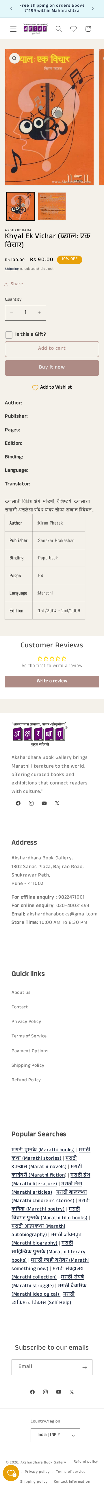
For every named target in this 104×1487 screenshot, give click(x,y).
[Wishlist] (73, 28)
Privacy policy (37, 1472)
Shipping (12, 269)
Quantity (13, 300)
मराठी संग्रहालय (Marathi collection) (48, 1273)
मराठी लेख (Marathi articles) (47, 1188)
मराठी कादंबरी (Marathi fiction (47, 1171)
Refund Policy (26, 1080)
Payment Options (30, 1051)
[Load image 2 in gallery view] (52, 206)
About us (21, 993)
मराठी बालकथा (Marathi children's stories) (49, 1197)
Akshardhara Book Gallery (43, 1462)
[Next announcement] (92, 8)
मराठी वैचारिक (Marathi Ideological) (49, 1290)
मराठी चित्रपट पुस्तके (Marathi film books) (50, 1214)
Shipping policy (34, 1482)
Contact (20, 1008)
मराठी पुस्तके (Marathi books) (43, 1150)
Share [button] (17, 284)
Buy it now (52, 368)
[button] (13, 28)
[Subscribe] (84, 1367)
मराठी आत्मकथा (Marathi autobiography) (38, 1231)
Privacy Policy (26, 1022)
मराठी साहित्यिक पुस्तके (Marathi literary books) (49, 1252)
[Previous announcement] (11, 8)
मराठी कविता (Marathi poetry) (51, 1205)
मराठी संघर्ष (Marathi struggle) (48, 1282)
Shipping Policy (28, 1066)
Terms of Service (29, 1037)
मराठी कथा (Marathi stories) (51, 1154)
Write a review (52, 681)
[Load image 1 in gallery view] (21, 206)
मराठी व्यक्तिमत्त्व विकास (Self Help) (43, 1299)
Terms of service (71, 1472)
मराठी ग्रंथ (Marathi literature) (51, 1180)
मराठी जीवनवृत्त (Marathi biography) (47, 1239)
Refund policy (86, 1462)
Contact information (72, 1482)
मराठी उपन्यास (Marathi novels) (44, 1163)
